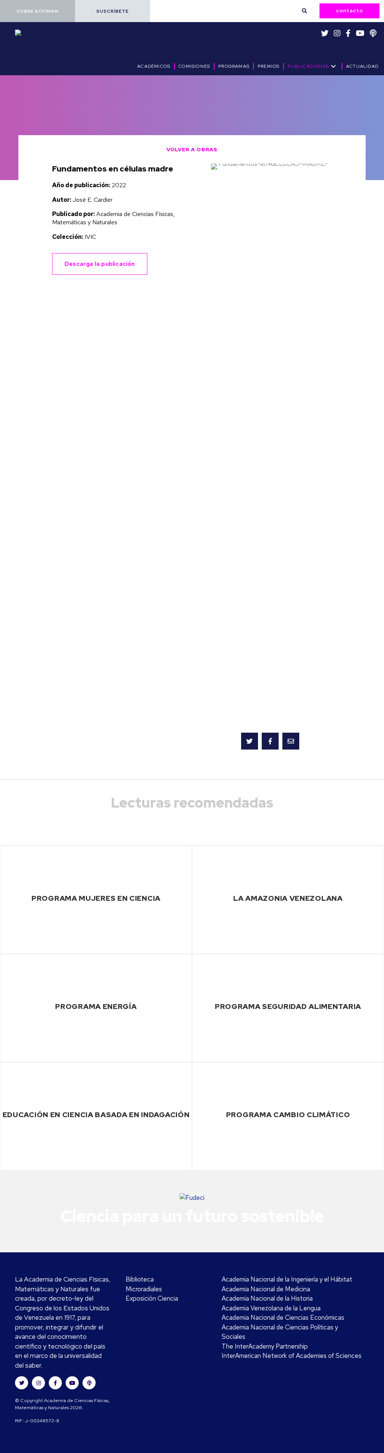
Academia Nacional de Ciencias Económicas (283, 1317)
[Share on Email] (290, 741)
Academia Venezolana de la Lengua (271, 1308)
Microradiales (144, 1289)
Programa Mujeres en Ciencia (96, 898)
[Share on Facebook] (270, 741)
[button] (37, 11)
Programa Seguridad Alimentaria (288, 1006)
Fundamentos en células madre (112, 169)
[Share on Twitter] (249, 741)
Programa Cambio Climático (288, 1114)
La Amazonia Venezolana (287, 898)
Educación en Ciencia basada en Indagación (96, 1114)
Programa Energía (95, 1006)
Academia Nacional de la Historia (267, 1298)
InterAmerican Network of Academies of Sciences (292, 1356)
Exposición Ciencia (152, 1298)
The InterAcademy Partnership (265, 1346)
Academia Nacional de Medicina (266, 1289)
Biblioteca (140, 1279)
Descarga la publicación (99, 264)
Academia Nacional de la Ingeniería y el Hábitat (287, 1279)
